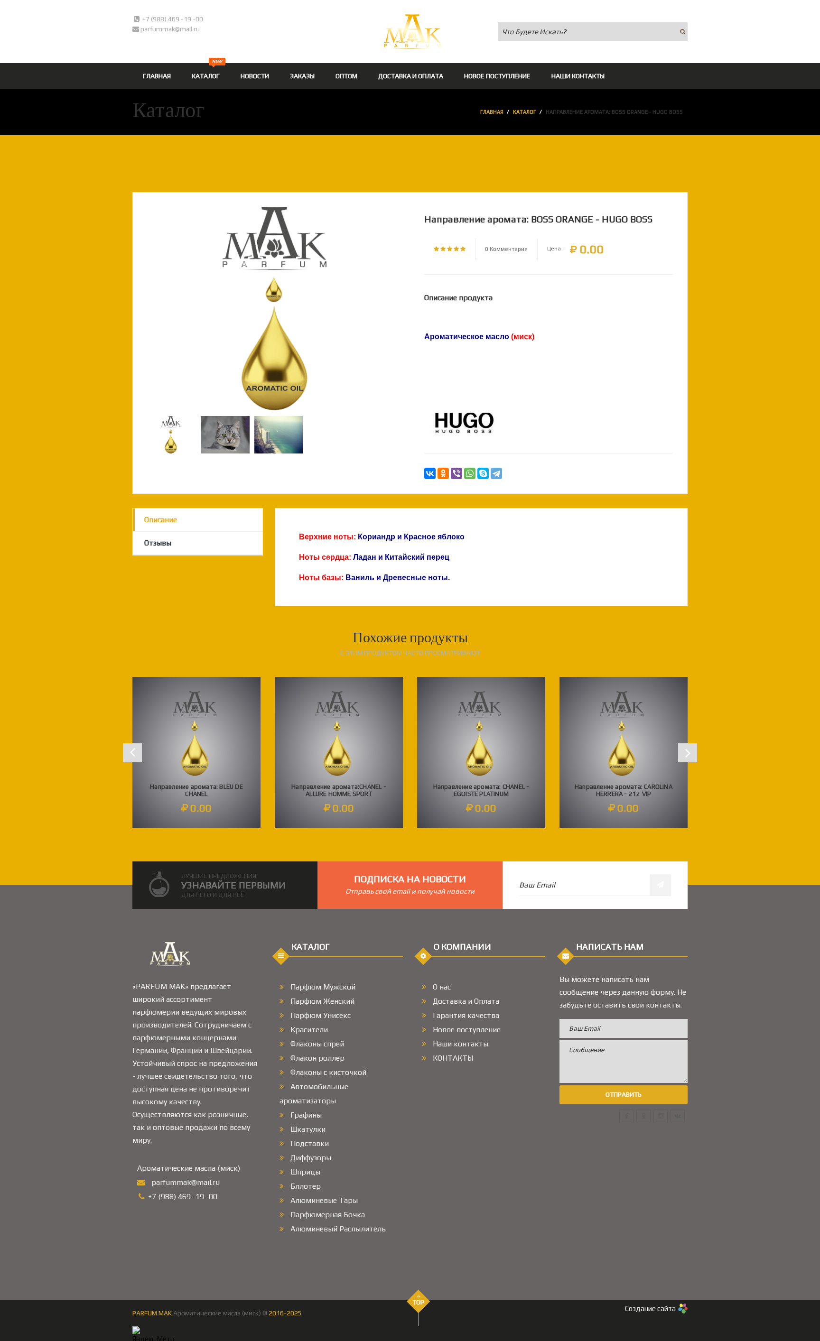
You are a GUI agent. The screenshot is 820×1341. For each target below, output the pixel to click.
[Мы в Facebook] (626, 1116)
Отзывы (157, 542)
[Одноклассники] (443, 473)
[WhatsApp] (469, 473)
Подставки (309, 1143)
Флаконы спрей (316, 1043)
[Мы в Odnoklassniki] (643, 1116)
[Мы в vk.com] (678, 1116)
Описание (160, 519)
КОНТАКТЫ (452, 1058)
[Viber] (456, 473)
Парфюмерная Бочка (327, 1214)
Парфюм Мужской (322, 986)
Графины (305, 1114)
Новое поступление (466, 1029)
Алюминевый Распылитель (337, 1228)
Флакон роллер (317, 1058)
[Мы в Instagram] (660, 1116)
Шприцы (304, 1171)
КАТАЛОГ (207, 71)
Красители (308, 1029)
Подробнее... (197, 790)
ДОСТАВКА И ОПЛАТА (410, 76)
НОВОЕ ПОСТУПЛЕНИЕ (497, 76)
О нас (441, 986)
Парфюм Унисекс (320, 1015)
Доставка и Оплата (465, 1001)
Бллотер (305, 1186)
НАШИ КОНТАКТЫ (578, 76)
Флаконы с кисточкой (327, 1072)
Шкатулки (307, 1129)
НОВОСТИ (255, 76)
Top (418, 1302)
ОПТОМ (346, 76)
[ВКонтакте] (430, 473)
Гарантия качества (465, 1015)
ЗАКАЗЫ (302, 76)
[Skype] (483, 473)
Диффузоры (310, 1157)
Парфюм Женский (321, 1001)
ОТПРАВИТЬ (624, 1094)
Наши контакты (459, 1043)
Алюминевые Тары (323, 1200)
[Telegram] (496, 473)
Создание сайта (650, 1308)
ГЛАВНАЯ (157, 76)
